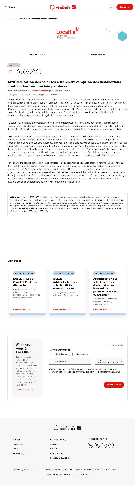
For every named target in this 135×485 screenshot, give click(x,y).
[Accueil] (63, 7)
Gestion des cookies (108, 470)
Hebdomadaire (81, 354)
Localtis (22, 19)
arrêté (107, 103)
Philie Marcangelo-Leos (46, 91)
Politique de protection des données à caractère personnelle (92, 372)
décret (92, 103)
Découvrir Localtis (24, 390)
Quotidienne (61, 354)
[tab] (16, 324)
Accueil (10, 19)
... (16, 19)
